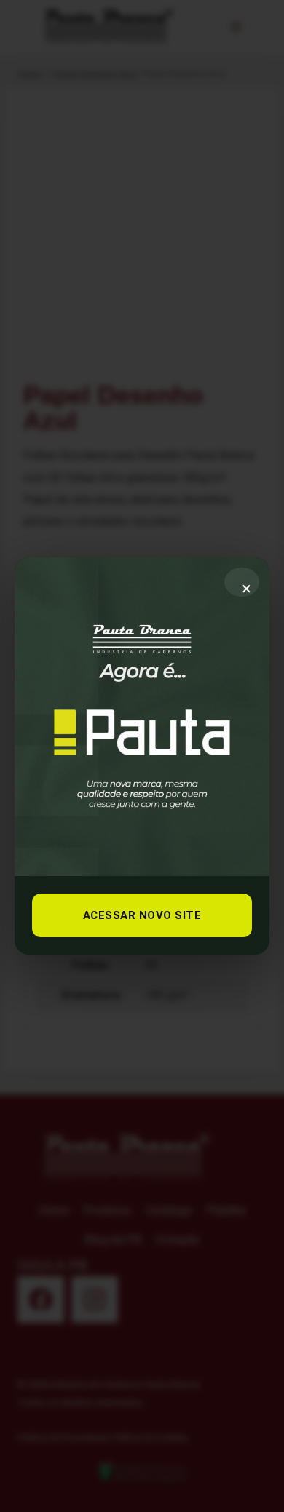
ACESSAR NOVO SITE (142, 915)
